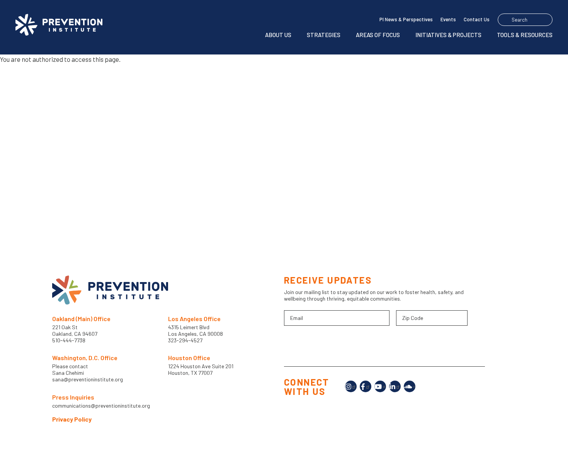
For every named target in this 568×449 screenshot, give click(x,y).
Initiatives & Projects (448, 34)
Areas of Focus (378, 34)
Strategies (323, 34)
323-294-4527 (185, 340)
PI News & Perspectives (406, 19)
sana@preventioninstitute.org (87, 379)
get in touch (312, 197)
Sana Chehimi (68, 373)
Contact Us (477, 19)
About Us (278, 34)
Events (448, 19)
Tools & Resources (525, 34)
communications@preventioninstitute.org (101, 406)
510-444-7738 (69, 340)
